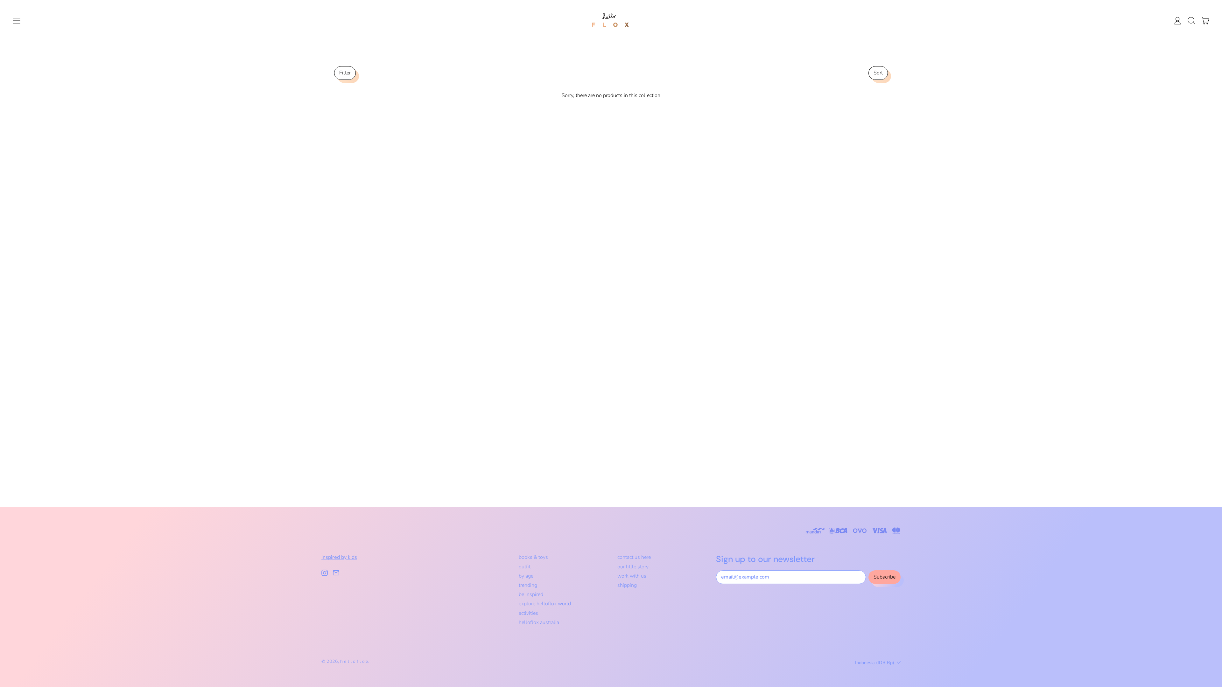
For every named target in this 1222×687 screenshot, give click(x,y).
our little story (633, 566)
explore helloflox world (545, 603)
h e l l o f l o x (354, 661)
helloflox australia (539, 622)
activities (528, 613)
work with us (631, 575)
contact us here (634, 557)
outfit (524, 566)
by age (526, 575)
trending (528, 585)
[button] (1191, 21)
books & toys (533, 557)
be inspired (531, 594)
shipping (627, 585)
